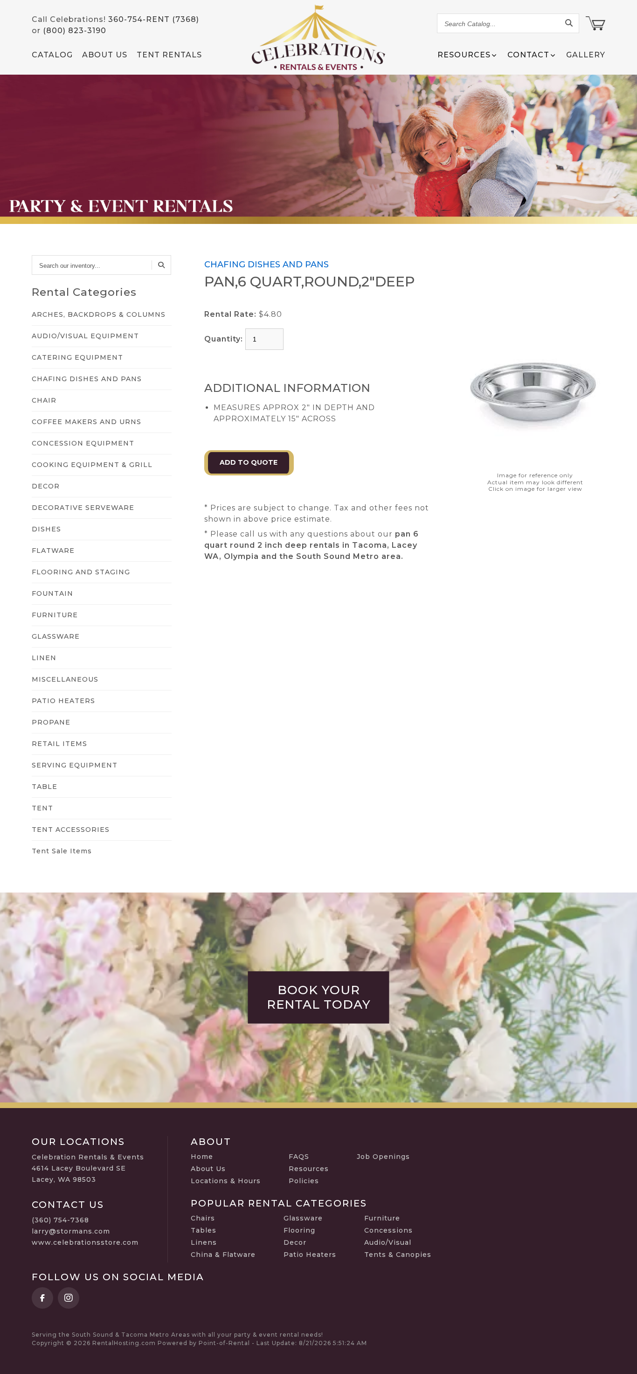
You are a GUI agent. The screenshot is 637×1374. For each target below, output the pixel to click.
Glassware (303, 1218)
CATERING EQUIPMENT (77, 357)
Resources (309, 1169)
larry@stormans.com (71, 1231)
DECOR (46, 486)
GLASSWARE (56, 636)
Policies (304, 1181)
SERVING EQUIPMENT (75, 765)
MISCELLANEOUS (65, 679)
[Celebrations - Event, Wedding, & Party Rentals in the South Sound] (318, 37)
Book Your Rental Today (319, 997)
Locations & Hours (226, 1181)
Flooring (299, 1230)
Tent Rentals (169, 54)
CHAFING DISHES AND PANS (87, 379)
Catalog (52, 54)
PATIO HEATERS (63, 701)
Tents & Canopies (397, 1254)
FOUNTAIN (52, 593)
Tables (203, 1230)
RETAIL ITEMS (59, 743)
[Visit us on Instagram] (68, 1298)
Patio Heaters (310, 1254)
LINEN (44, 658)
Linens (204, 1242)
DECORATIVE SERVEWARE (83, 507)
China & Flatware (223, 1254)
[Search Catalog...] (569, 23)
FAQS (299, 1156)
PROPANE (51, 722)
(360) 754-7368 (60, 1220)
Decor (295, 1242)
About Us (104, 54)
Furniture (382, 1218)
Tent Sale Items (62, 851)
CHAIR (44, 400)
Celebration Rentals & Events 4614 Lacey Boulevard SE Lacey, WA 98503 (88, 1168)
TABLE (44, 786)
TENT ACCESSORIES (71, 829)
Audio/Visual (387, 1242)
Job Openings (383, 1156)
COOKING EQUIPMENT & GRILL (92, 464)
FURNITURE (55, 615)
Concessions (388, 1230)
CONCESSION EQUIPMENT (83, 443)
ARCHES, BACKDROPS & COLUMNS (99, 314)
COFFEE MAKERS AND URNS (86, 422)
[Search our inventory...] (161, 265)
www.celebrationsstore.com (85, 1242)
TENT (42, 808)
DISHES (46, 529)
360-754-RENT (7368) (153, 19)
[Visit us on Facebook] (42, 1298)
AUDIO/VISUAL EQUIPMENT (85, 336)
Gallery (585, 54)
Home (202, 1156)
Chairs (203, 1218)
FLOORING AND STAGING (81, 572)
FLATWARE (53, 550)
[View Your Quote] (595, 23)
